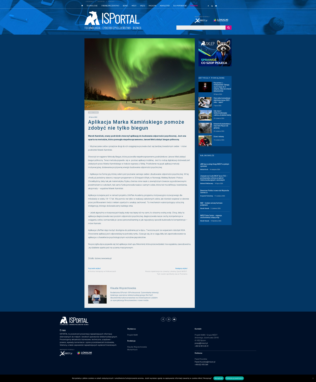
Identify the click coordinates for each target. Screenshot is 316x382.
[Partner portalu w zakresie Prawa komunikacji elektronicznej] (222, 20)
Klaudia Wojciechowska (123, 288)
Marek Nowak (204, 208)
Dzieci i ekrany (219, 136)
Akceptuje (219, 378)
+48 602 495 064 (201, 364)
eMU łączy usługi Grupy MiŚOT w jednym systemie (214, 165)
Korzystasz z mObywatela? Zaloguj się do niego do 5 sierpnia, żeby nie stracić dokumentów (222, 87)
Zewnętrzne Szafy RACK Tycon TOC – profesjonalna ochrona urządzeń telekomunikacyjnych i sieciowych (213, 178)
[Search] (229, 27)
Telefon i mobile (93, 112)
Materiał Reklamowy (206, 183)
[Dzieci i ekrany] (205, 141)
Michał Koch (204, 169)
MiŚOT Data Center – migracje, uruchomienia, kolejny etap (211, 216)
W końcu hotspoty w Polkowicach (102, 271)
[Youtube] (216, 5)
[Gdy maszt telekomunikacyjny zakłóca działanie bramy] (205, 115)
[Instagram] (169, 319)
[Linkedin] (212, 5)
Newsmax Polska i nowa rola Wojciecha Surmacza (214, 191)
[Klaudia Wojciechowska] (97, 294)
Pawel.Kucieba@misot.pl (205, 362)
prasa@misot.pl (201, 343)
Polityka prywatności (234, 378)
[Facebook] (208, 5)
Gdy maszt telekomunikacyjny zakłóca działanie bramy (222, 113)
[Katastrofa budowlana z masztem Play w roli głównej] (205, 128)
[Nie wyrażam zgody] (313, 378)
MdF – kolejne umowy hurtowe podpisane (211, 204)
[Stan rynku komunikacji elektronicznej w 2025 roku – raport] (205, 102)
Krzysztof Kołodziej (206, 196)
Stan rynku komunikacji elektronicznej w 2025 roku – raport (222, 100)
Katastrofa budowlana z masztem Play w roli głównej (222, 126)
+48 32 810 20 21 (202, 346)
